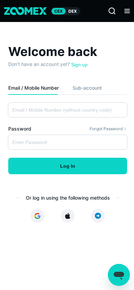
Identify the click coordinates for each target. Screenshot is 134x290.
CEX (58, 11)
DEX (72, 11)
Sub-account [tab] (87, 88)
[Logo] (25, 11)
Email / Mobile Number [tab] (33, 88)
